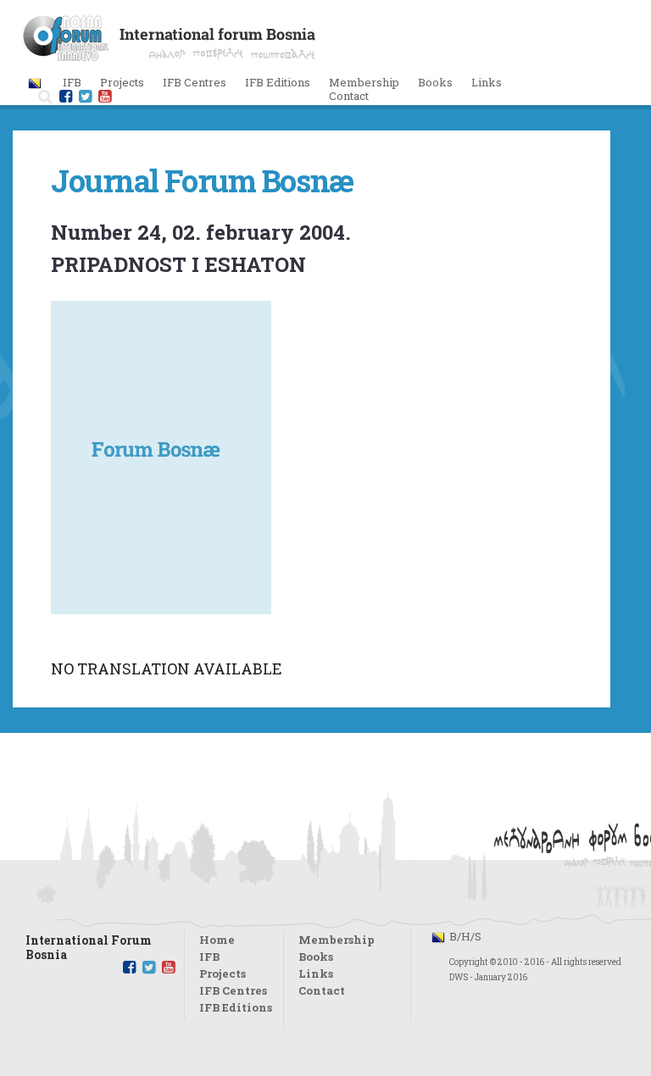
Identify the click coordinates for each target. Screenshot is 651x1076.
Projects (222, 973)
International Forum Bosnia (88, 942)
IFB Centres (233, 990)
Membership (364, 82)
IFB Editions (235, 1007)
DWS (458, 977)
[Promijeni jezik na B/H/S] (35, 82)
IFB (209, 956)
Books (435, 82)
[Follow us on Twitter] (85, 96)
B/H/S (465, 936)
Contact (349, 95)
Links (486, 82)
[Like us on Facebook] (65, 96)
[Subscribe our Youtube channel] (168, 967)
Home (217, 939)
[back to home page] (169, 55)
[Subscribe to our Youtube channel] (104, 96)
